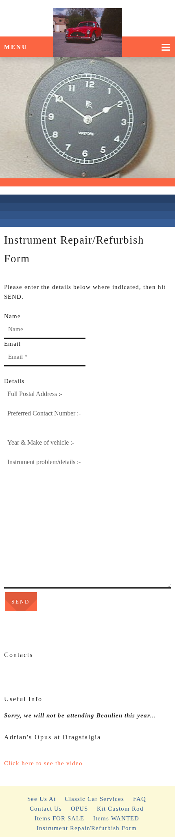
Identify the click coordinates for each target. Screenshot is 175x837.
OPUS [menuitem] (79, 808)
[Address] (34, 674)
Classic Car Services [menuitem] (94, 799)
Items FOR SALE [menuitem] (59, 818)
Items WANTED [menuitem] (116, 818)
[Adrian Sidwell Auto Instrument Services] (88, 18)
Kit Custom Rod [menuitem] (120, 808)
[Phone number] (10, 674)
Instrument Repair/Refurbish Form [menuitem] (87, 828)
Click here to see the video (43, 763)
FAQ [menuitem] (139, 799)
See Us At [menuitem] (41, 799)
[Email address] (22, 674)
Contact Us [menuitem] (46, 808)
